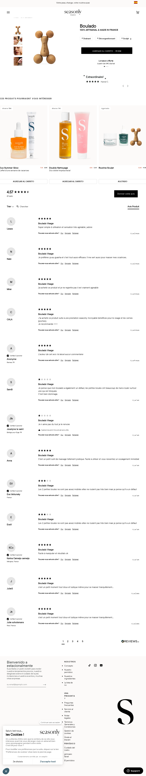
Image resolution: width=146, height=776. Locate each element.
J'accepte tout (48, 761)
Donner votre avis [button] (126, 193)
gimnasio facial (68, 755)
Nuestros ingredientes (69, 677)
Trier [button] (9, 206)
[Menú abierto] (11, 12)
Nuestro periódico (68, 670)
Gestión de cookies (69, 732)
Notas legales (67, 716)
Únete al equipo (67, 738)
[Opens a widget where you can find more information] (133, 771)
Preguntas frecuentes (69, 703)
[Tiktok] (89, 665)
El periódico (69, 760)
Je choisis (18, 761)
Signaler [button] (68, 233)
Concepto (68, 665)
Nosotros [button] (69, 661)
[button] (63, 641)
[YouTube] (101, 665)
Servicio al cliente (68, 710)
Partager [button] (75, 233)
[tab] (133, 207)
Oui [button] (62, 233)
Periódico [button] (69, 743)
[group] (22, 192)
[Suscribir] (42, 684)
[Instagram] (95, 665)
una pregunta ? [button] (69, 696)
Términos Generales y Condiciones (69, 724)
